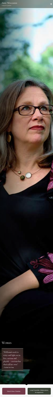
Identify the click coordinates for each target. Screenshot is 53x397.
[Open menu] (51, 4)
